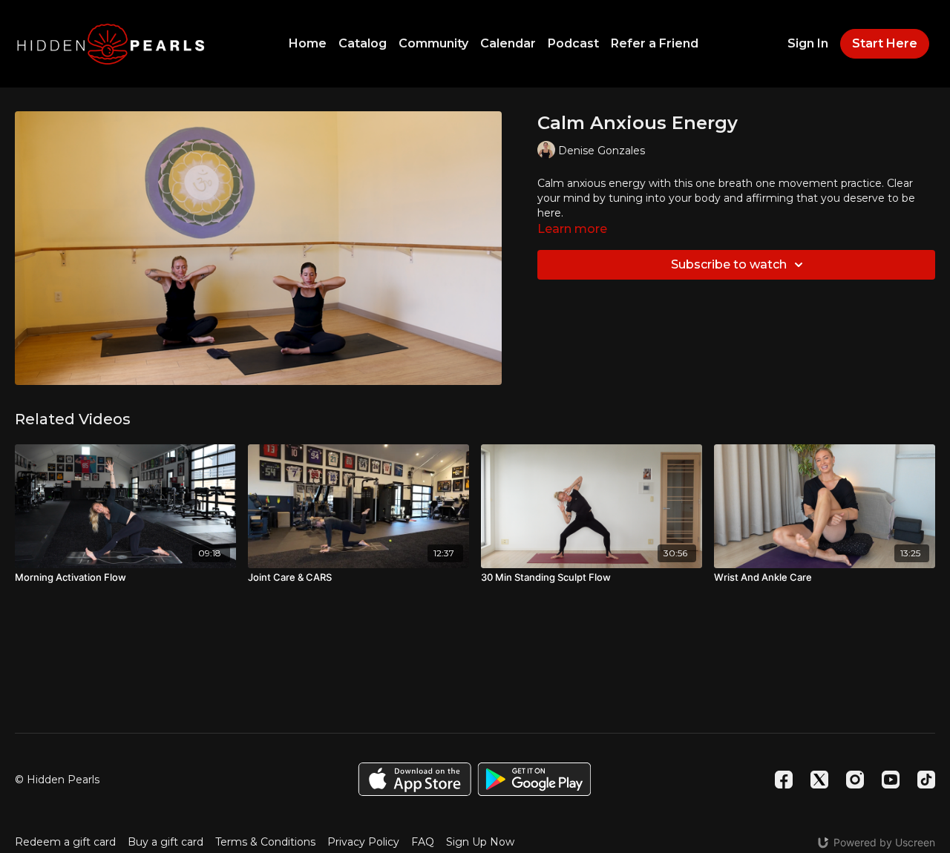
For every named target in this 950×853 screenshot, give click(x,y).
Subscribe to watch (729, 264)
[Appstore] (414, 779)
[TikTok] (926, 779)
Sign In (807, 43)
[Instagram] (855, 779)
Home (308, 43)
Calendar (508, 43)
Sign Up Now (480, 842)
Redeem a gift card (65, 842)
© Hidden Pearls (57, 779)
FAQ (422, 842)
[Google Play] (534, 779)
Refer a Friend (654, 43)
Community (433, 43)
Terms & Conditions (265, 842)
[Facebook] (784, 779)
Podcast (573, 43)
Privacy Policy (363, 842)
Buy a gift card (165, 842)
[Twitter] (819, 779)
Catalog (362, 43)
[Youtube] (891, 779)
